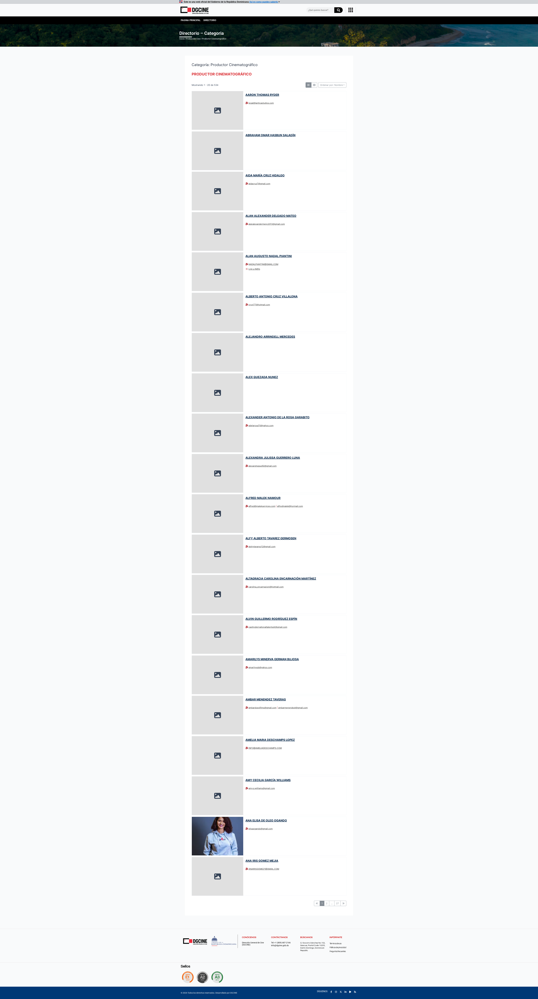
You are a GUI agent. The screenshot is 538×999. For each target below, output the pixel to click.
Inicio (181, 38)
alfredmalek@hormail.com (290, 506)
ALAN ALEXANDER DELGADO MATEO (270, 215)
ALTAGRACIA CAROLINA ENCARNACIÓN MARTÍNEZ (280, 578)
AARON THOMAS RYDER (262, 94)
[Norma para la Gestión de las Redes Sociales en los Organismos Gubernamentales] (188, 977)
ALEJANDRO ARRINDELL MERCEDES (270, 336)
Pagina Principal (191, 20)
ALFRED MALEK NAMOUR (262, 498)
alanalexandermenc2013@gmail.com (267, 224)
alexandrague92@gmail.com (263, 466)
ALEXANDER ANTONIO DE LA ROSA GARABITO (277, 417)
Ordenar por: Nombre (331, 85)
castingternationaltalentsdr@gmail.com (268, 627)
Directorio (209, 20)
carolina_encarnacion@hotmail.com (266, 586)
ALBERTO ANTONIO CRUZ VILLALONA (271, 296)
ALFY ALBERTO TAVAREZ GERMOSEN (270, 538)
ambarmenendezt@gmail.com (293, 707)
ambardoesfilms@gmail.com (262, 707)
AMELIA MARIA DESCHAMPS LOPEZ (270, 740)
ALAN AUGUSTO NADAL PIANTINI (268, 256)
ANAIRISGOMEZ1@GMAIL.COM (264, 869)
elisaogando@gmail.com (261, 828)
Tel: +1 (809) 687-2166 (281, 943)
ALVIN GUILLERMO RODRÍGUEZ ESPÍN (271, 619)
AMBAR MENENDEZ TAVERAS (265, 699)
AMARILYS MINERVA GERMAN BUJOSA (272, 659)
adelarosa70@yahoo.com (261, 425)
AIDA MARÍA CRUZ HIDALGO (265, 175)
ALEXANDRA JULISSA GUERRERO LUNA (272, 457)
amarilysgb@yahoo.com (260, 667)
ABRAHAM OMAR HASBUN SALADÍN (270, 135)
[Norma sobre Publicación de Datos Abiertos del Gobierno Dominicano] (218, 977)
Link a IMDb (254, 269)
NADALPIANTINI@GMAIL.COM (263, 264)
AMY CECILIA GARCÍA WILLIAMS (268, 780)
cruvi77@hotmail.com (259, 304)
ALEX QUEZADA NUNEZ (261, 377)
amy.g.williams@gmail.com (262, 788)
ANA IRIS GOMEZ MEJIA (261, 860)
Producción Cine (193, 38)
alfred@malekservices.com (262, 506)
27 (337, 903)
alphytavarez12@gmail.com (262, 546)
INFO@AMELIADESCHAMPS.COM (265, 748)
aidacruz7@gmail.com (259, 183)
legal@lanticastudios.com (261, 103)
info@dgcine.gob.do (280, 945)
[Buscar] (338, 10)
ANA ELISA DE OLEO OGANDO (266, 820)
